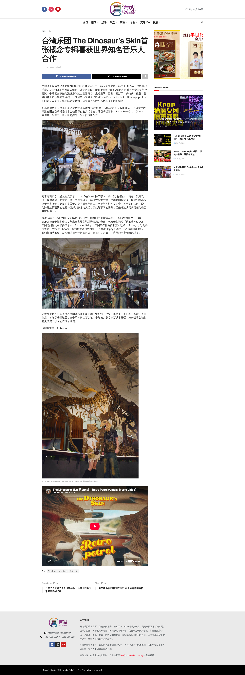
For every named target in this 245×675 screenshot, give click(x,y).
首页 (85, 22)
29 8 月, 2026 (162, 126)
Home (44, 31)
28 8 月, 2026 (179, 174)
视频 (155, 22)
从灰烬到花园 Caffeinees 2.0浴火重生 (188, 169)
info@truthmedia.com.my (131, 655)
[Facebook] (52, 644)
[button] (159, 55)
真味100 (145, 22)
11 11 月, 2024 (48, 67)
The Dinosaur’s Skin (57, 571)
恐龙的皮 (73, 571)
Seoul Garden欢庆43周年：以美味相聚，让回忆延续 (188, 153)
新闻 (93, 22)
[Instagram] (57, 644)
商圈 (122, 22)
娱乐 (104, 22)
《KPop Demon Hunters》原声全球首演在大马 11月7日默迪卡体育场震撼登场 (178, 120)
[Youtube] (63, 644)
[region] (178, 54)
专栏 (132, 22)
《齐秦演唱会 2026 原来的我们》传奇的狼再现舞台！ (187, 137)
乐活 (112, 22)
